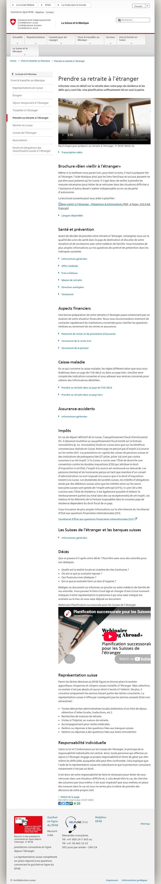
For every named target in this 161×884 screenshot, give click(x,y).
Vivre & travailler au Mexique (88, 38)
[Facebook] (60, 803)
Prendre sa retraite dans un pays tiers (81, 394)
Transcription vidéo (71, 152)
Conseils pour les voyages (58, 38)
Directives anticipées (72, 287)
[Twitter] (64, 803)
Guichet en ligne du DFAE (52, 821)
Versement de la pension (74, 348)
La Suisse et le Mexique (20, 50)
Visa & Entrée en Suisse (128, 38)
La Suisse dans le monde (74, 5)
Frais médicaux (69, 273)
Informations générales (74, 258)
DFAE (48, 5)
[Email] (78, 803)
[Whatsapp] (75, 803)
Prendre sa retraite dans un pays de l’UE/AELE (86, 387)
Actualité (18, 37)
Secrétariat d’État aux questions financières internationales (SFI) (96, 519)
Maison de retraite (71, 280)
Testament (67, 294)
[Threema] (71, 803)
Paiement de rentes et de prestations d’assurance (88, 333)
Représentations (36, 37)
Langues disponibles (72, 215)
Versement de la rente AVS (76, 340)
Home (13, 61)
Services (110, 37)
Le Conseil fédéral (25, 5)
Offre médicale (69, 265)
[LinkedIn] (68, 803)
